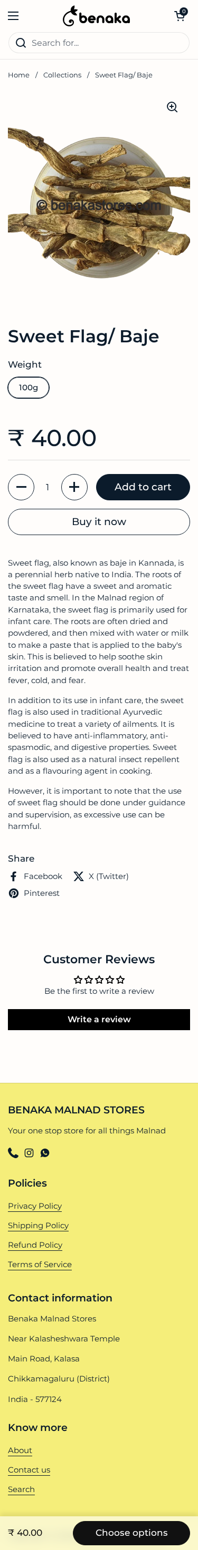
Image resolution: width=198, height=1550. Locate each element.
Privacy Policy (35, 1206)
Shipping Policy (38, 1225)
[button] (179, 15)
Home (19, 75)
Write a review (99, 1019)
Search (21, 1489)
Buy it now (99, 521)
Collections (62, 75)
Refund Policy (35, 1245)
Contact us (29, 1470)
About (20, 1450)
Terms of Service (40, 1264)
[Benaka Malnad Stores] (96, 15)
